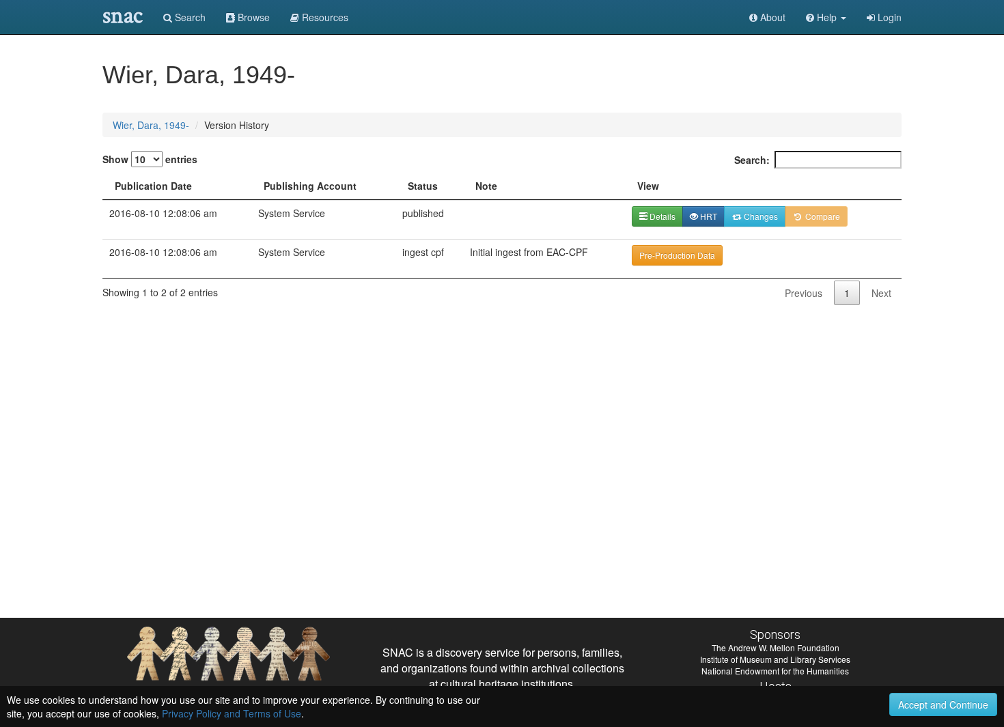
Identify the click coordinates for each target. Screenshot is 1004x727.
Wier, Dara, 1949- (151, 125)
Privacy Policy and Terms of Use (231, 713)
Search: (752, 160)
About (771, 17)
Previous (803, 293)
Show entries (149, 159)
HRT (707, 216)
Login (888, 17)
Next (881, 293)
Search (189, 17)
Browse (252, 17)
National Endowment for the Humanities (775, 670)
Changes (760, 216)
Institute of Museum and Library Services (775, 659)
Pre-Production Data (677, 255)
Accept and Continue (943, 704)
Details (661, 216)
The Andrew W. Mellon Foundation (775, 647)
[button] (826, 17)
